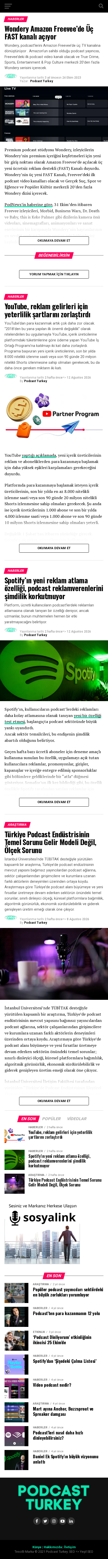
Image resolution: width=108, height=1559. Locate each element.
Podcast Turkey (41, 81)
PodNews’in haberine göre (28, 204)
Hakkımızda (53, 1547)
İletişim (70, 1547)
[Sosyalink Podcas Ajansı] (42, 1263)
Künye (36, 1547)
